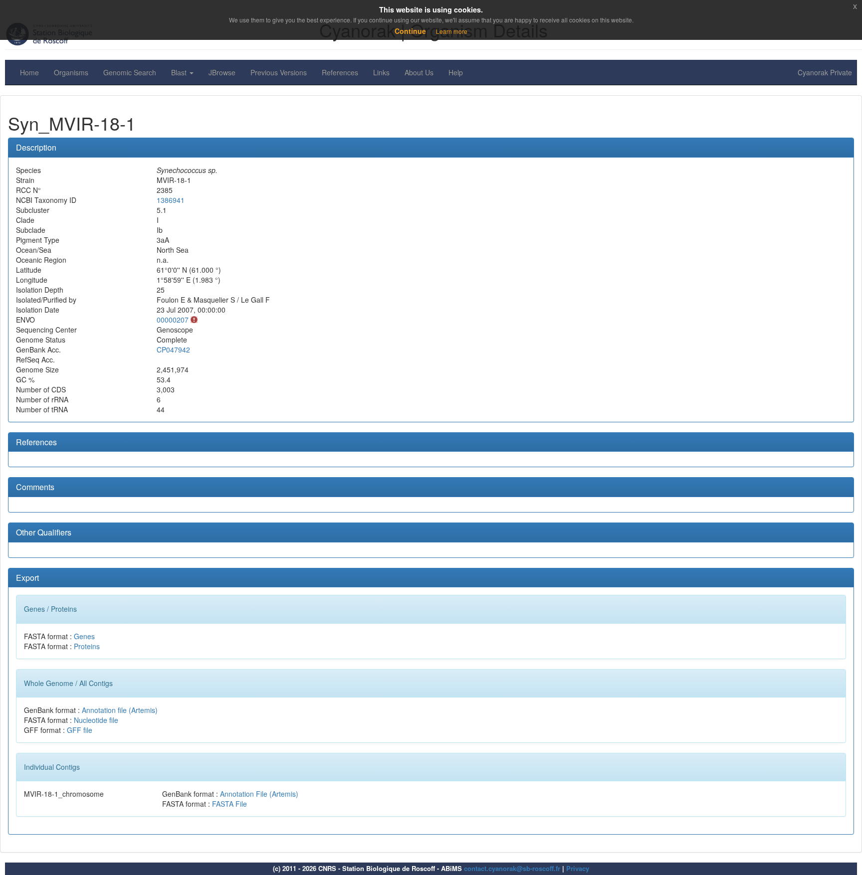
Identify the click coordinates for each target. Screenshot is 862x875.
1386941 (171, 200)
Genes (84, 636)
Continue (410, 31)
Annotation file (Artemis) (120, 710)
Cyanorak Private (825, 72)
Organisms (71, 72)
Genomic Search (129, 72)
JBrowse (222, 72)
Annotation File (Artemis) (259, 794)
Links (381, 72)
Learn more (451, 31)
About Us (419, 72)
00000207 (173, 320)
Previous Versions (278, 72)
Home (29, 72)
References (340, 72)
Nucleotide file (96, 720)
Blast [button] (180, 72)
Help (455, 72)
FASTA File (229, 804)
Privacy (577, 868)
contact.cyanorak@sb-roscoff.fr (512, 868)
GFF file (79, 730)
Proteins (87, 646)
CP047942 (173, 349)
